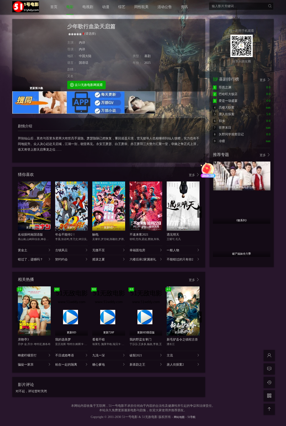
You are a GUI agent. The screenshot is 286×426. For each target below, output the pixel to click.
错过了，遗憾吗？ (30, 259)
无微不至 (98, 250)
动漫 (105, 7)
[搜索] (270, 6)
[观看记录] (269, 382)
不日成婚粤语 (64, 355)
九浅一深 (98, 355)
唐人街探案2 (175, 364)
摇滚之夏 (98, 259)
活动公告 (165, 7)
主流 (170, 355)
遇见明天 (173, 234)
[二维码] (269, 395)
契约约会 (61, 259)
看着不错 (98, 339)
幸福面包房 (137, 250)
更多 (192, 175)
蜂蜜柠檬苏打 (27, 355)
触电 (95, 234)
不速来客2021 (139, 234)
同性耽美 (141, 7)
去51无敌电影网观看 (88, 85)
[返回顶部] (269, 409)
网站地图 (179, 417)
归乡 (219, 121)
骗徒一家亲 (26, 364)
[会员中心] (269, 355)
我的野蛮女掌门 (140, 339)
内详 (82, 42)
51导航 (191, 417)
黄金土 (22, 250)
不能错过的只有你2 (180, 259)
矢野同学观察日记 (229, 134)
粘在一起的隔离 (66, 364)
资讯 (184, 7)
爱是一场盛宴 (226, 100)
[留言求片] (269, 369)
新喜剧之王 (137, 364)
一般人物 (173, 250)
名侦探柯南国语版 (30, 234)
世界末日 (222, 127)
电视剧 (87, 7)
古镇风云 (61, 250)
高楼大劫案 (224, 107)
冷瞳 (219, 141)
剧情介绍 (25, 126)
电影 (70, 7)
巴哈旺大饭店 (226, 94)
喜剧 (147, 56)
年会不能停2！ (65, 234)
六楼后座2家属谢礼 (143, 259)
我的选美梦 (63, 339)
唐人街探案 (224, 114)
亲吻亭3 (23, 339)
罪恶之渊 (222, 87)
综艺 (121, 7)
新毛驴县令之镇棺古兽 (182, 339)
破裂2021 (136, 355)
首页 (53, 7)
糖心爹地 (98, 364)
